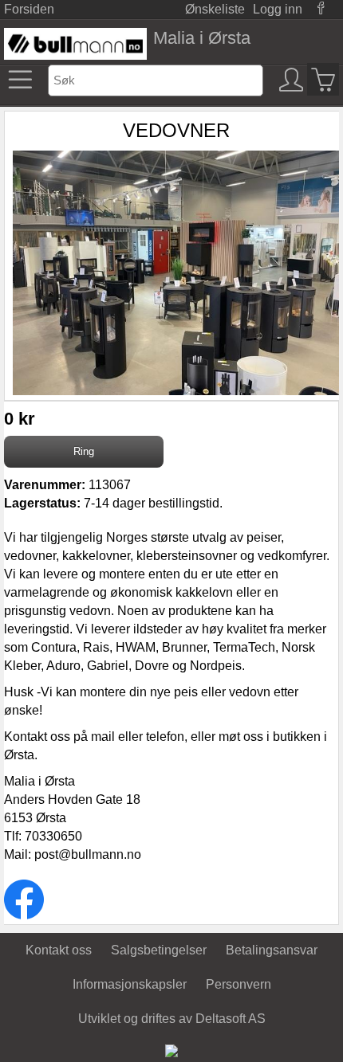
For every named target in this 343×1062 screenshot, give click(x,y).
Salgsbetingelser (159, 950)
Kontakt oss (59, 950)
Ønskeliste (215, 9)
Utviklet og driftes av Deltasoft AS (172, 1018)
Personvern (238, 984)
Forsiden (29, 9)
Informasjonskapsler (130, 984)
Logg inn (277, 9)
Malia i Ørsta (201, 38)
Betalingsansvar (271, 950)
